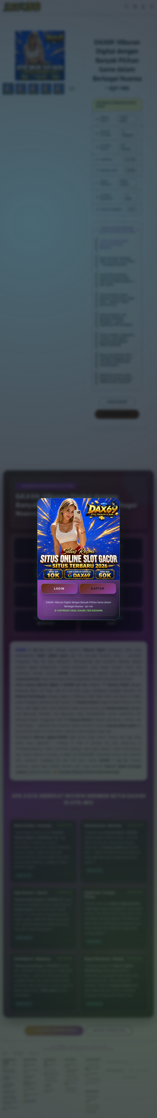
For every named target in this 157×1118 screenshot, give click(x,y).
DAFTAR (97, 588)
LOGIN (59, 588)
